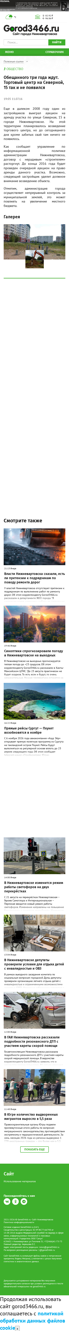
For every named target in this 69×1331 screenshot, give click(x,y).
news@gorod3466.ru (49, 1247)
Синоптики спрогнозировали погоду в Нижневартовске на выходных (33, 653)
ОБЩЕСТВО (14, 69)
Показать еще (34, 1149)
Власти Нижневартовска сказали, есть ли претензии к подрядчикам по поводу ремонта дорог (34, 578)
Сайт (9, 1174)
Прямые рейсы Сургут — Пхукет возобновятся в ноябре (29, 730)
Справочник (54, 52)
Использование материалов (20, 1181)
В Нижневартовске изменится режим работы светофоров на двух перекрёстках (33, 887)
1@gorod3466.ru (46, 1250)
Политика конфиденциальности (19, 1222)
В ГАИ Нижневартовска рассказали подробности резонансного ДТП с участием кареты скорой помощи (32, 1041)
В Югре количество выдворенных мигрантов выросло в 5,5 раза (31, 1117)
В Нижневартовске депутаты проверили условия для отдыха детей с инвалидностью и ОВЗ (34, 964)
